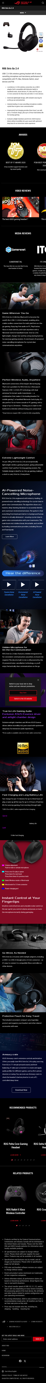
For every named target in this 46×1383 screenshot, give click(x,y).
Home (4, 1350)
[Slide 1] (12, 1159)
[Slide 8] (34, 1159)
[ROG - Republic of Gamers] (23, 2)
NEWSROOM (5, 1355)
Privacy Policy (7, 1375)
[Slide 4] (21, 1159)
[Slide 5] (24, 1159)
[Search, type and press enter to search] (42, 3)
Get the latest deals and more (13, 1335)
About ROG (5, 1345)
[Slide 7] (31, 1159)
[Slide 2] (15, 1159)
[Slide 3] (18, 1159)
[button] (3, 2)
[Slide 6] (27, 1159)
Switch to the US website (23, 699)
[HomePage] (3, 1322)
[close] (38, 680)
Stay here (23, 693)
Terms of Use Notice (20, 1375)
